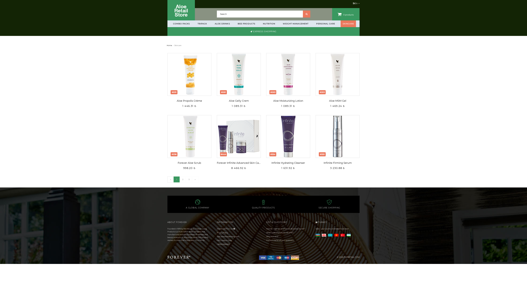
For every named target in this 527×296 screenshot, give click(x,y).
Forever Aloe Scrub (189, 162)
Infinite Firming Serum (338, 162)
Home (169, 45)
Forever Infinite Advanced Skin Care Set (241, 162)
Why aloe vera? (272, 236)
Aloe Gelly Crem (239, 100)
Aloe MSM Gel (337, 100)
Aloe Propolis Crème (189, 100)
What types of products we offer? (280, 233)
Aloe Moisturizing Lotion (288, 100)
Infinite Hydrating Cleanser (288, 162)
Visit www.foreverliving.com (228, 237)
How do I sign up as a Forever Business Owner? (285, 229)
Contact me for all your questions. (280, 240)
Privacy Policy (222, 233)
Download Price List (225, 229)
